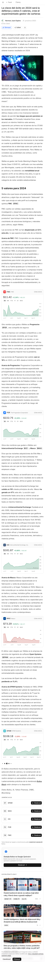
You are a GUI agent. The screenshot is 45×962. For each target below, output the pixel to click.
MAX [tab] (21, 300)
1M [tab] (5, 300)
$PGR (4, 328)
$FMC (15, 204)
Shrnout (8, 27)
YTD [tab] (11, 300)
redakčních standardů (35, 842)
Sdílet (18, 27)
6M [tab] (8, 300)
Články (18, 2)
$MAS (39, 448)
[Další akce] (40, 898)
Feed (10, 2)
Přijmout (17, 959)
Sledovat (37, 803)
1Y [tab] (15, 300)
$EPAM (5, 657)
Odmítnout (7, 959)
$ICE (26, 448)
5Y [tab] (18, 300)
